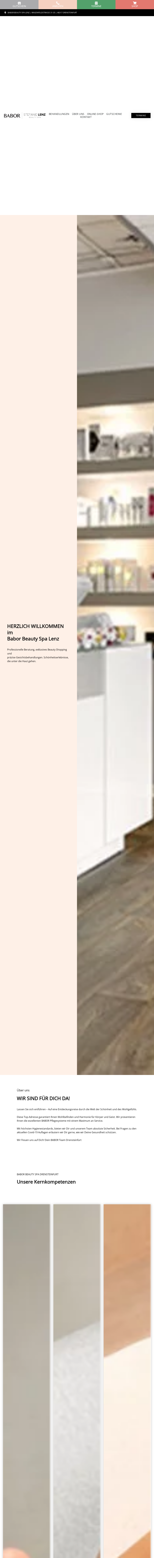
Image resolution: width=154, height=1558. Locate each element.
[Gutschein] (19, 3)
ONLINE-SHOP (95, 113)
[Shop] (134, 3)
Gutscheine (114, 113)
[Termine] (96, 3)
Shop (135, 6)
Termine (96, 6)
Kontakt (86, 117)
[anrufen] (57, 3)
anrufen (57, 6)
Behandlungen (59, 113)
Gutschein (19, 6)
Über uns (78, 113)
